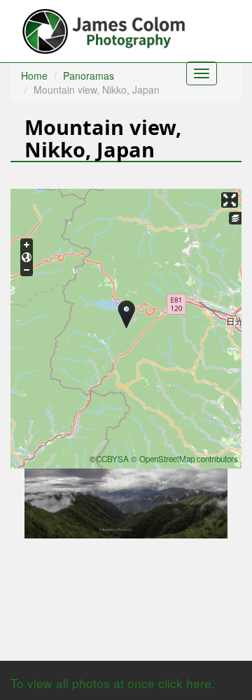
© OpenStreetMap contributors (184, 458)
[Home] (105, 28)
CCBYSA (112, 458)
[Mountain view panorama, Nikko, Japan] (125, 502)
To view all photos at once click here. (112, 683)
